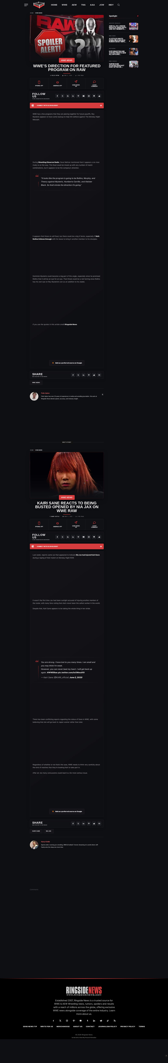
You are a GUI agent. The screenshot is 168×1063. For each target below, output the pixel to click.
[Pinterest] (78, 96)
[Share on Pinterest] (89, 375)
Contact (90, 1026)
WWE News (38, 13)
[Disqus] (67, 922)
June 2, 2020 (76, 677)
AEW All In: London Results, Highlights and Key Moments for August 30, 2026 (117, 27)
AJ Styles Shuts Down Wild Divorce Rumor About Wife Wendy (117, 40)
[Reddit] (99, 96)
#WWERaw (52, 672)
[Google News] (68, 96)
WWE (64, 5)
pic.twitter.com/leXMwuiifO (71, 672)
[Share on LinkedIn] (83, 375)
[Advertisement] (47, 259)
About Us (77, 1026)
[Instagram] (89, 96)
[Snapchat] (94, 96)
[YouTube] (83, 96)
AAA (92, 5)
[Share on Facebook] (73, 375)
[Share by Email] (99, 375)
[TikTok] (107, 1020)
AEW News (112, 48)
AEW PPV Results (114, 23)
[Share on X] (78, 375)
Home (54, 5)
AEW (74, 5)
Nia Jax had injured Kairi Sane (88, 555)
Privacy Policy (127, 1026)
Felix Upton (55, 75)
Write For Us (46, 1026)
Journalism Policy (107, 1026)
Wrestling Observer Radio (48, 162)
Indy (111, 5)
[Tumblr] (87, 1020)
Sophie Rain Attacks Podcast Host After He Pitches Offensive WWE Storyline (117, 65)
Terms (142, 1026)
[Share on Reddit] (94, 375)
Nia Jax (48, 831)
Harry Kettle (55, 516)
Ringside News (71, 324)
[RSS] (114, 1020)
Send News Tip (30, 1026)
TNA (83, 5)
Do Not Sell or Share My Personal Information (84, 1037)
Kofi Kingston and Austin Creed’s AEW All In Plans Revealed (117, 53)
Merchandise (63, 1026)
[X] (62, 96)
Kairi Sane (36, 831)
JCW (101, 5)
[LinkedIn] (73, 96)
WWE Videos (113, 61)
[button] (119, 5)
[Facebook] (57, 96)
